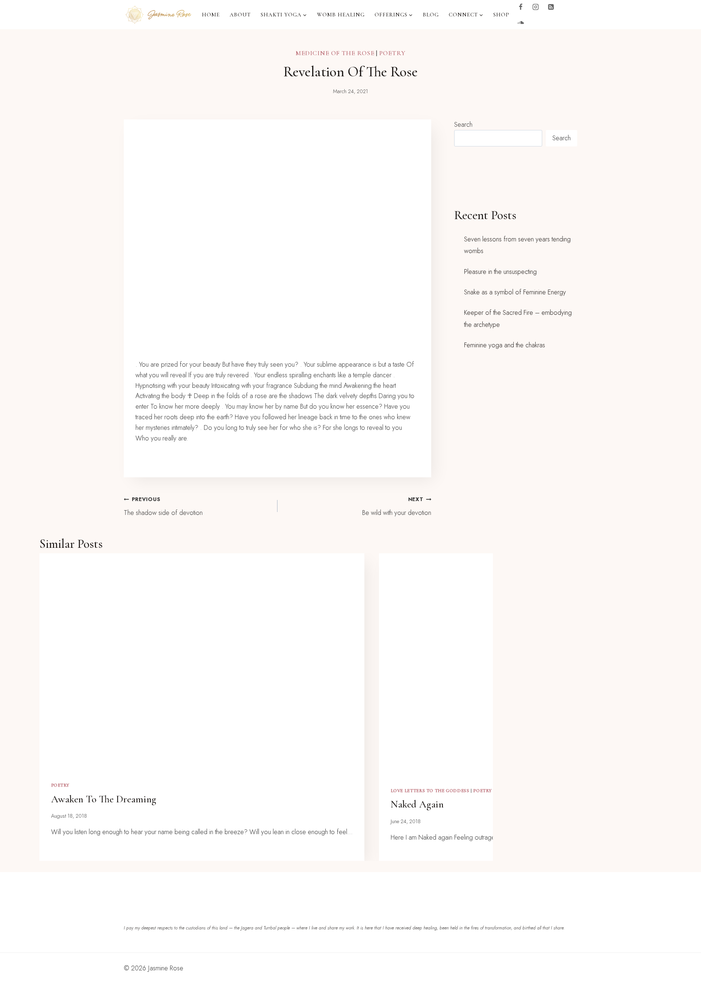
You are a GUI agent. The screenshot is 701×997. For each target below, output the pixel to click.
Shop (501, 14)
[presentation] (201, 661)
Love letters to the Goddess (430, 791)
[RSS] (551, 7)
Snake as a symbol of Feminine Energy (515, 292)
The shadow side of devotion (163, 506)
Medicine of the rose (334, 53)
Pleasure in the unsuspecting (500, 271)
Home (211, 14)
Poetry (392, 53)
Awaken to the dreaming (103, 799)
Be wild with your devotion (396, 506)
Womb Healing (341, 14)
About (240, 14)
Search (463, 124)
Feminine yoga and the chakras (504, 345)
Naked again (417, 804)
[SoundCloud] (520, 22)
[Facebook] (520, 7)
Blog (431, 14)
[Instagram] (535, 7)
